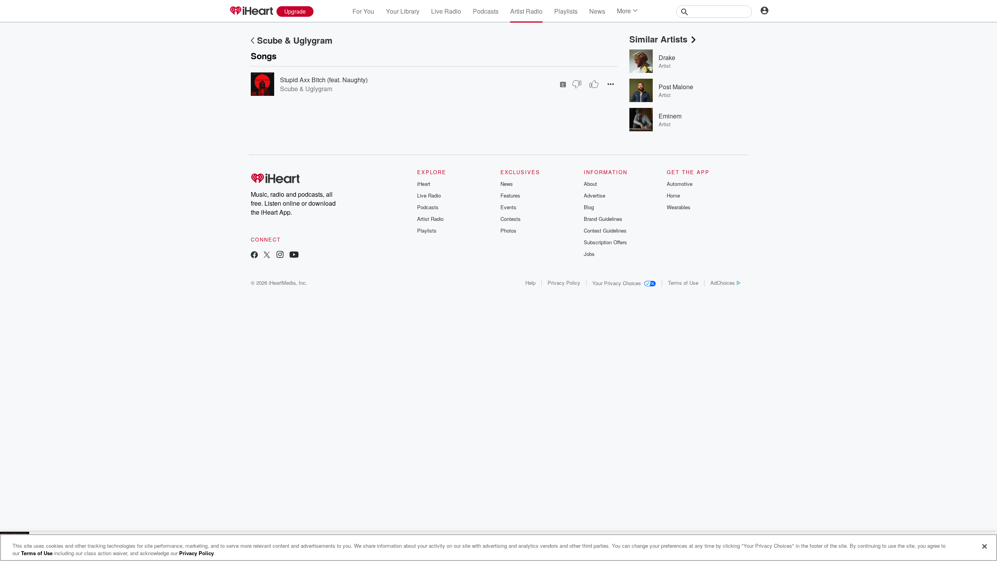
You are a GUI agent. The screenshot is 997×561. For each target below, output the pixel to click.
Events (508, 207)
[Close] (984, 546)
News (597, 11)
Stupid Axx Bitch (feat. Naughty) (324, 79)
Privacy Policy (564, 282)
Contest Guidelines (605, 230)
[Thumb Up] (594, 84)
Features (510, 195)
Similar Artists (658, 39)
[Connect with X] (267, 255)
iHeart (423, 183)
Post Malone (676, 86)
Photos (508, 230)
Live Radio (446, 11)
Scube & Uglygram (295, 40)
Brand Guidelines (603, 218)
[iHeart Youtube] (294, 255)
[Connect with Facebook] (254, 255)
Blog (589, 207)
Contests (510, 218)
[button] (611, 84)
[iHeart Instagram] (280, 255)
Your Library (402, 11)
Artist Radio (526, 11)
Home (673, 195)
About (590, 183)
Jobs (589, 254)
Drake (667, 57)
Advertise (594, 195)
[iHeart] (251, 11)
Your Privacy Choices (616, 283)
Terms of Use (683, 282)
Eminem (670, 115)
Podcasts (485, 11)
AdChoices (722, 282)
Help (530, 282)
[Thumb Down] (577, 84)
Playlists (566, 11)
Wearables (679, 207)
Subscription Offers (605, 242)
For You (363, 11)
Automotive (679, 183)
